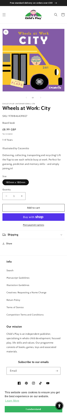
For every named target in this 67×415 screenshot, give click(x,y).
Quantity (6, 189)
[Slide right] (40, 97)
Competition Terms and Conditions (25, 314)
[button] (4, 14)
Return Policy (13, 299)
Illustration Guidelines (18, 285)
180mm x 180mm (15, 182)
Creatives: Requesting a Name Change (27, 292)
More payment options (33, 225)
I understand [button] (33, 409)
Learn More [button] (12, 400)
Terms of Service (15, 307)
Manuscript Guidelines (18, 277)
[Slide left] (26, 97)
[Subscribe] (56, 371)
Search (10, 270)
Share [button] (9, 243)
